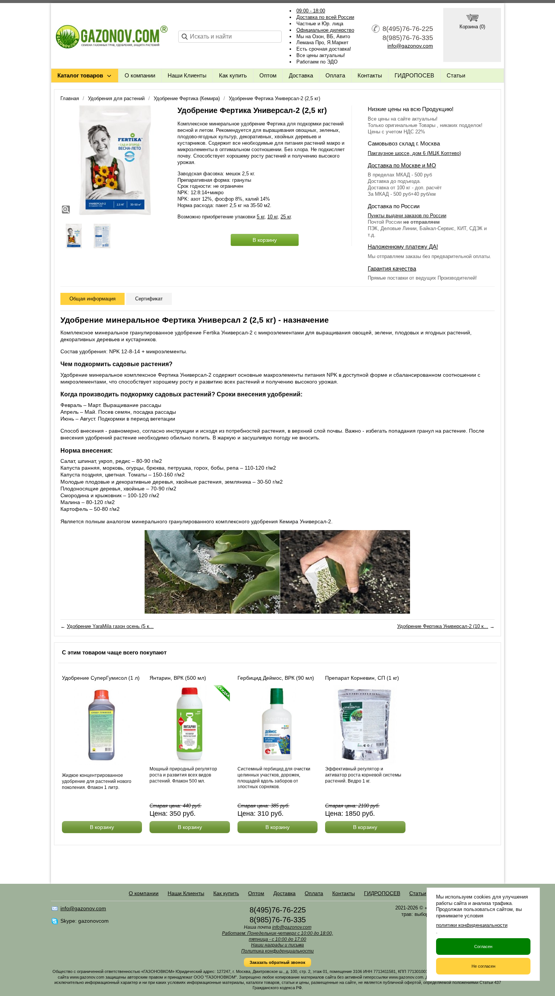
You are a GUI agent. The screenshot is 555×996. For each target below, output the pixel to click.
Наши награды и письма (277, 945)
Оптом (267, 75)
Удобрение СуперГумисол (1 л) (101, 678)
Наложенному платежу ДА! (403, 246)
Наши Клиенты (187, 75)
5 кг (260, 217)
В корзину (265, 240)
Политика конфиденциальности (277, 951)
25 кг (286, 217)
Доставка (301, 75)
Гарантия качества (392, 268)
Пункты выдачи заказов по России (407, 215)
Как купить (233, 75)
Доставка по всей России (325, 17)
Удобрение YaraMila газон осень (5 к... (110, 626)
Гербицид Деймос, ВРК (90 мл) (275, 678)
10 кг (272, 217)
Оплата (335, 75)
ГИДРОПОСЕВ (414, 75)
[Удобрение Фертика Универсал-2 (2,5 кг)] (115, 160)
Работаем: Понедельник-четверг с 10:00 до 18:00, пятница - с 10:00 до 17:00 (277, 936)
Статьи (456, 75)
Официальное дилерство (325, 30)
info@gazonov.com (410, 46)
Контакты (370, 75)
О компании (140, 75)
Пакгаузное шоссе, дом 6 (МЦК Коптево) (414, 153)
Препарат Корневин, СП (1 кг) (362, 678)
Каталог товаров (80, 75)
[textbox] (230, 37)
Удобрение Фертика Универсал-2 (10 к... (442, 626)
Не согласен (483, 966)
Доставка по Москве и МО (402, 165)
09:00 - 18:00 (310, 11)
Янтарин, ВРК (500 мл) (178, 678)
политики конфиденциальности (471, 925)
